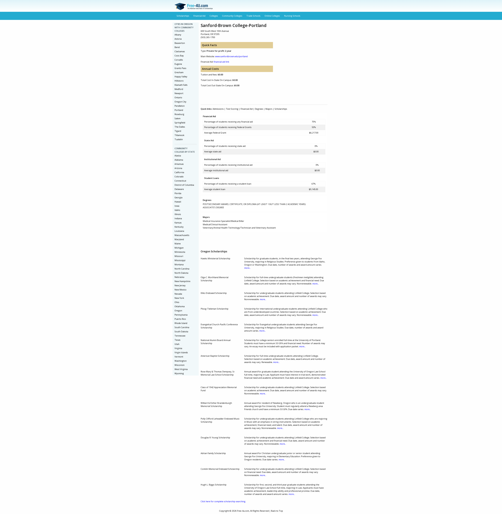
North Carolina (182, 268)
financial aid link (221, 61)
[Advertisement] (248, 95)
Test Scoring (232, 108)
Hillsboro (179, 80)
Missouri (179, 256)
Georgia (178, 197)
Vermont (179, 356)
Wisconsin (179, 365)
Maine (178, 243)
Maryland (179, 239)
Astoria (178, 38)
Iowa (177, 205)
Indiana (178, 218)
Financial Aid (199, 15)
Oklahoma (180, 306)
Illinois (178, 214)
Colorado (179, 176)
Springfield (180, 122)
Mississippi (180, 260)
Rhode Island (181, 323)
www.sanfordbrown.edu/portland (231, 56)
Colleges (214, 15)
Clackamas (180, 51)
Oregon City (180, 101)
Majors (268, 108)
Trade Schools (253, 15)
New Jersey (180, 285)
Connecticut (180, 180)
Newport (179, 93)
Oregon (178, 310)
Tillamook (179, 135)
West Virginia (181, 369)
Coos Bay (179, 55)
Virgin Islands (181, 352)
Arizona (178, 168)
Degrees (259, 108)
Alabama (179, 159)
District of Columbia (184, 185)
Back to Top (277, 510)
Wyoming (179, 373)
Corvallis (179, 59)
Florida (178, 193)
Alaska (178, 155)
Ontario (178, 97)
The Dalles (180, 126)
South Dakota (181, 331)
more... (247, 267)
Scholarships (183, 15)
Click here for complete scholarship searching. (223, 501)
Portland (179, 110)
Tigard (178, 131)
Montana (179, 264)
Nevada (178, 293)
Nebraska (179, 277)
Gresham (179, 72)
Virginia (178, 348)
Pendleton (180, 105)
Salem (177, 118)
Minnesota (180, 252)
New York (179, 298)
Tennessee (180, 335)
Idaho (177, 210)
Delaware (179, 189)
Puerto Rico (180, 319)
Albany (178, 34)
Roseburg (179, 114)
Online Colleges (272, 15)
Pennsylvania (181, 314)
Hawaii (178, 201)
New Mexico (180, 289)
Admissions (218, 108)
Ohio (177, 302)
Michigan (179, 247)
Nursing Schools (292, 15)
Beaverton (180, 43)
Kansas (178, 222)
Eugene (178, 64)
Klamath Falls (181, 85)
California (179, 172)
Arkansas (179, 164)
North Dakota (181, 272)
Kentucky (179, 226)
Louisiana (179, 231)
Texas (177, 339)
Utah (177, 344)
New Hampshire (182, 281)
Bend (177, 47)
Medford (179, 89)
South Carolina (182, 327)
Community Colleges (232, 15)
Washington (181, 360)
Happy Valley (181, 76)
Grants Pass (180, 68)
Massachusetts (182, 235)
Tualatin (179, 139)
